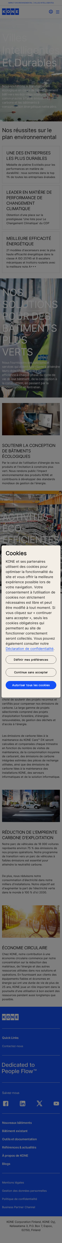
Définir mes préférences (31, 659)
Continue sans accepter (31, 672)
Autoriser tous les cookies (31, 685)
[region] (31, 621)
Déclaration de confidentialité (30, 649)
